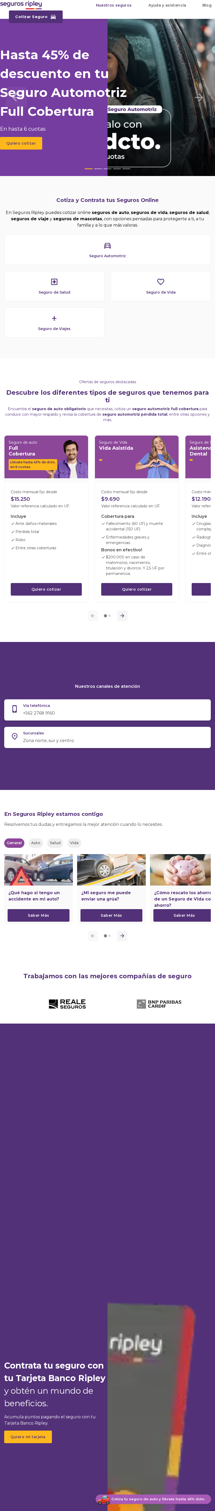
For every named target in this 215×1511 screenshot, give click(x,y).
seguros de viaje (30, 218)
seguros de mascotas (77, 218)
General (14, 842)
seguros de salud (189, 212)
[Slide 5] (126, 169)
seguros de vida (149, 212)
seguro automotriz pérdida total (134, 414)
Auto (35, 842)
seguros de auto (110, 212)
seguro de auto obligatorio (59, 408)
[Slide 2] (98, 169)
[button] (114, 5)
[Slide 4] (117, 169)
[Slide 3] (107, 169)
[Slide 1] (89, 169)
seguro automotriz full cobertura (165, 408)
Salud (55, 842)
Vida (74, 842)
